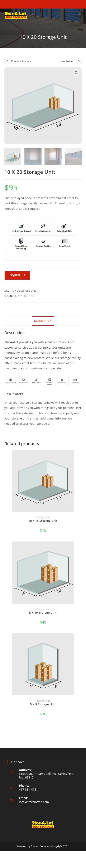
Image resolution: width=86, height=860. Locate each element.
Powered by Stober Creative (33, 846)
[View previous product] (7, 61)
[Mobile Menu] (80, 16)
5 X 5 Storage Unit (43, 704)
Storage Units (26, 295)
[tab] (43, 321)
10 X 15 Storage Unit (42, 521)
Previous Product (21, 61)
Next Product (67, 61)
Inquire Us (17, 275)
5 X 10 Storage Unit (43, 612)
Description (43, 321)
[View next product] (79, 61)
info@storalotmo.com (34, 802)
